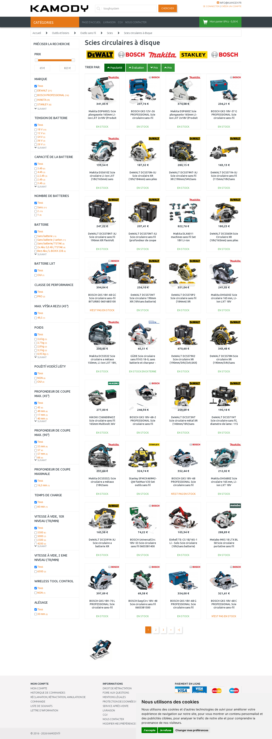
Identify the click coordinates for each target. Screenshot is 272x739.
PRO (41, 296)
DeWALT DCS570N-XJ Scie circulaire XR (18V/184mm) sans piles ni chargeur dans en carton (143, 179)
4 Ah (41, 172)
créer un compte (231, 6)
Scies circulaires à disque (138, 33)
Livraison (109, 710)
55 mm (42, 446)
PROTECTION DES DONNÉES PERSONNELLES (128, 701)
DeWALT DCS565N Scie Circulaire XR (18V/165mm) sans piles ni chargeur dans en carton (224, 240)
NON (41, 377)
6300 (41, 571)
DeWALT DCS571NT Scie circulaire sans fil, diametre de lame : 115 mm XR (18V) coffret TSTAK (224, 424)
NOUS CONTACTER (136, 22)
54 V (41, 136)
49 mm (42, 411)
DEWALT (44, 90)
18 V (41, 129)
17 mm (42, 414)
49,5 (41, 317)
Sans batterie (46, 236)
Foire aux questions (116, 692)
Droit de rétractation (117, 688)
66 (40, 457)
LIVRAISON (109, 22)
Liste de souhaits (41, 706)
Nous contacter (113, 719)
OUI (40, 275)
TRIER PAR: (92, 67)
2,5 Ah (42, 175)
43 (40, 407)
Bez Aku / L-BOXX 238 (51, 250)
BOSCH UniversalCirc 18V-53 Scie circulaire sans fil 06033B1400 (143, 543)
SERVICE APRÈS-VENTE (116, 706)
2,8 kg (42, 346)
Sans (42, 207)
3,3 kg (42, 350)
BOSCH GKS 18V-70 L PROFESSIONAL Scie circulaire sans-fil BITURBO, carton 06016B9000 (102, 607)
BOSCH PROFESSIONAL (53, 95)
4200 (41, 543)
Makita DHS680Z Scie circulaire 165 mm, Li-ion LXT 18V (224, 482)
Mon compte (39, 688)
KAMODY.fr (54, 733)
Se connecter (211, 6)
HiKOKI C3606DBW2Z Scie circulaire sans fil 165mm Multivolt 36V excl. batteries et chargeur (102, 424)
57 (40, 450)
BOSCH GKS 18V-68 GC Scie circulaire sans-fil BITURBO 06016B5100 (102, 298)
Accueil (37, 33)
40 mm (42, 418)
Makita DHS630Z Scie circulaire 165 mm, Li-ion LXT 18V (224, 298)
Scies (110, 33)
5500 (41, 532)
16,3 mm (43, 485)
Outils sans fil (88, 33)
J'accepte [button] (149, 730)
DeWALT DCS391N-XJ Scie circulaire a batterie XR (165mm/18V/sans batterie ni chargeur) (102, 546)
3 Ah (41, 183)
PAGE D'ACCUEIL (91, 22)
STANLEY (44, 104)
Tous (40, 85)
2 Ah (41, 179)
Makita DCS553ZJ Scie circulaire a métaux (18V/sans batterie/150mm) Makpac (102, 485)
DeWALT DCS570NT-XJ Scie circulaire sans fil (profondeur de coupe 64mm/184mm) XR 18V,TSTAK (143, 240)
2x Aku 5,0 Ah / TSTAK (51, 247)
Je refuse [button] (165, 730)
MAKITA (43, 99)
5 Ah (41, 168)
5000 (41, 536)
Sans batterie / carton (51, 239)
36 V (41, 140)
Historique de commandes (48, 692)
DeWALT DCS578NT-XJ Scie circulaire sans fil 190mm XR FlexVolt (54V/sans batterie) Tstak (102, 240)
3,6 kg (42, 339)
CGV (120, 22)
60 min (42, 506)
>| (179, 629)
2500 (41, 539)
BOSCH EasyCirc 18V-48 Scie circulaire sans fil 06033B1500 (142, 604)
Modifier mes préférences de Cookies (127, 723)
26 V (41, 144)
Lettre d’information (44, 710)
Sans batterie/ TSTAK (51, 243)
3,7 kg (42, 342)
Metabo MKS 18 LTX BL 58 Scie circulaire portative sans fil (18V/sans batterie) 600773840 (224, 546)
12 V (41, 133)
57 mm (42, 453)
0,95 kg (42, 353)
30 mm (42, 614)
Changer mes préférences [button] (191, 730)
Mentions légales (114, 697)
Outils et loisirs (60, 33)
